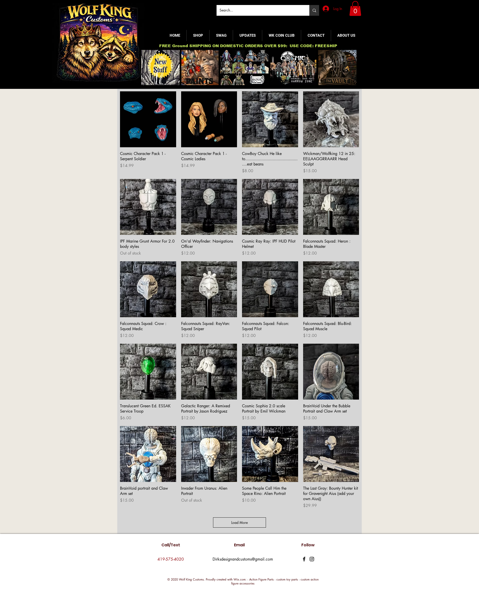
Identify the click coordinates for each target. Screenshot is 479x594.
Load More (239, 522)
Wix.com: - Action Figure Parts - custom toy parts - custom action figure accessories (275, 581)
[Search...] (314, 10)
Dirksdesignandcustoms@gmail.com (243, 559)
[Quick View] (148, 119)
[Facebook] (304, 559)
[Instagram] (312, 559)
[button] (355, 8)
